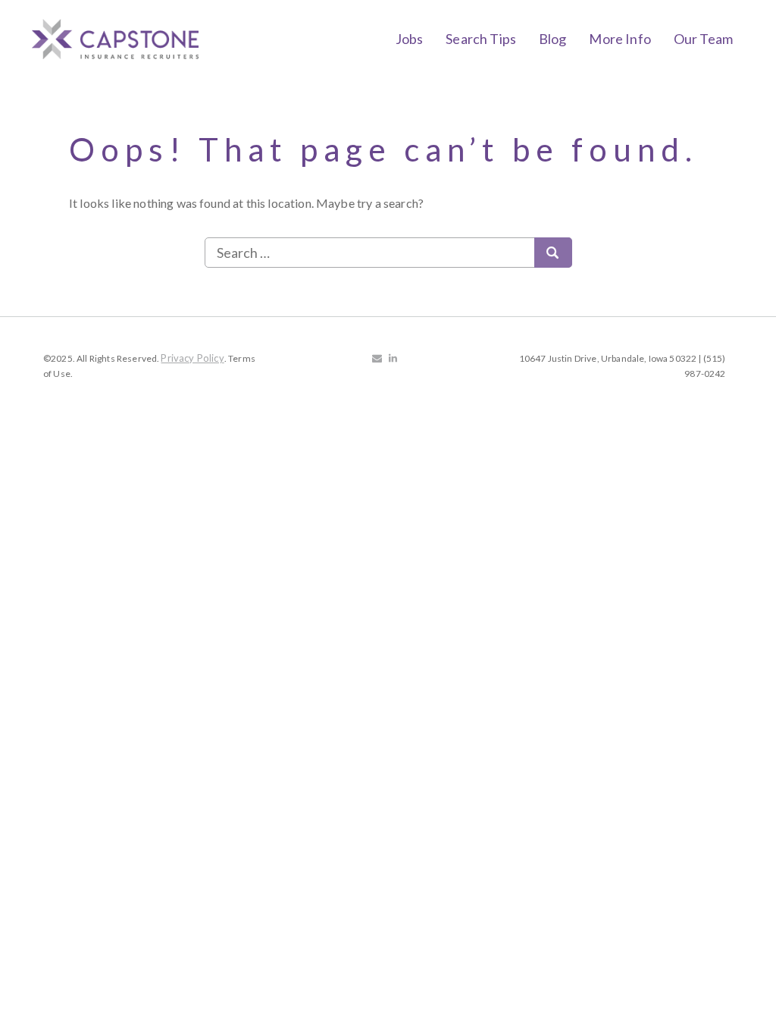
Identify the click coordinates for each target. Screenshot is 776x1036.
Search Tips (481, 38)
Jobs (410, 38)
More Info (619, 38)
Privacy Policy (192, 358)
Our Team (703, 38)
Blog (553, 38)
